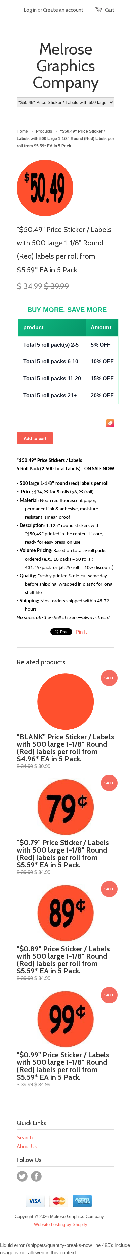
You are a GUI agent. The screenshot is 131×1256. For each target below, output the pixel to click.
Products (44, 131)
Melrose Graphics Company (66, 66)
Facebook (36, 1176)
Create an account (63, 10)
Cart (109, 10)
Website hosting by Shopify (60, 1224)
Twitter (22, 1176)
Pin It (81, 632)
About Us (27, 1146)
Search (25, 1137)
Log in (30, 10)
